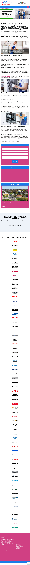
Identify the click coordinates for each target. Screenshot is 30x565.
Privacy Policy (18, 548)
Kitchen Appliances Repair (19, 540)
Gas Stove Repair (18, 539)
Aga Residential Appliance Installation (8, 8)
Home (2, 8)
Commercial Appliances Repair (20, 538)
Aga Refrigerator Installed (5, 76)
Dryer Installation (18, 544)
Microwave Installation (19, 545)
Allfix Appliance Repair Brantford (20, 562)
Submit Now (15, 161)
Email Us (3, 552)
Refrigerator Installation (19, 546)
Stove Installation (18, 547)
